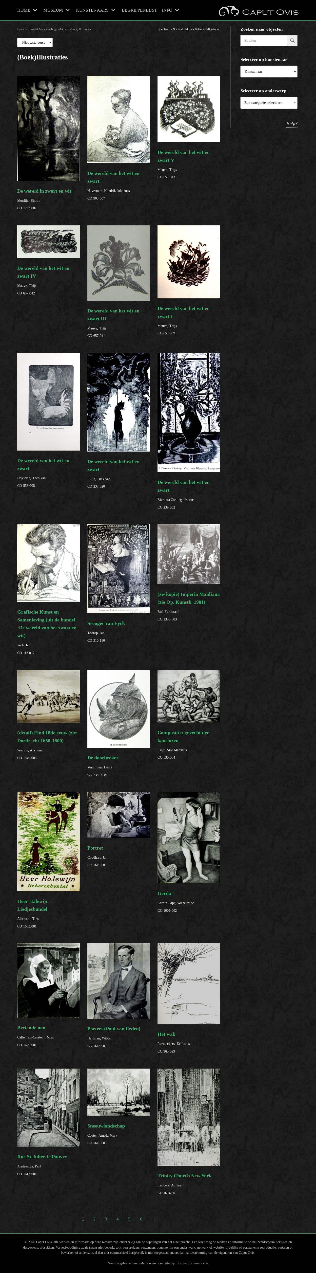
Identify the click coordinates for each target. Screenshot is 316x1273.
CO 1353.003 (189, 606)
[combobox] (269, 103)
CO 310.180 (106, 631)
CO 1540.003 (47, 745)
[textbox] (269, 102)
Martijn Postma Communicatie (186, 1263)
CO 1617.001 (42, 1165)
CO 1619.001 (97, 856)
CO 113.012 (47, 632)
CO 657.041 (113, 323)
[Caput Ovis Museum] (258, 10)
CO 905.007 (113, 185)
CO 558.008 (43, 473)
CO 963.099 (174, 1042)
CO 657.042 (43, 280)
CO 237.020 (113, 473)
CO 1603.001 (34, 913)
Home (21, 29)
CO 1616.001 (106, 1134)
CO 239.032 (184, 494)
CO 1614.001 (185, 1184)
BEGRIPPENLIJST (139, 10)
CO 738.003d (102, 766)
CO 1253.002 (44, 199)
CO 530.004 (183, 744)
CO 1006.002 (176, 901)
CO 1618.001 (113, 1037)
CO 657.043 (184, 164)
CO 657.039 (184, 320)
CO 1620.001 (35, 1036)
